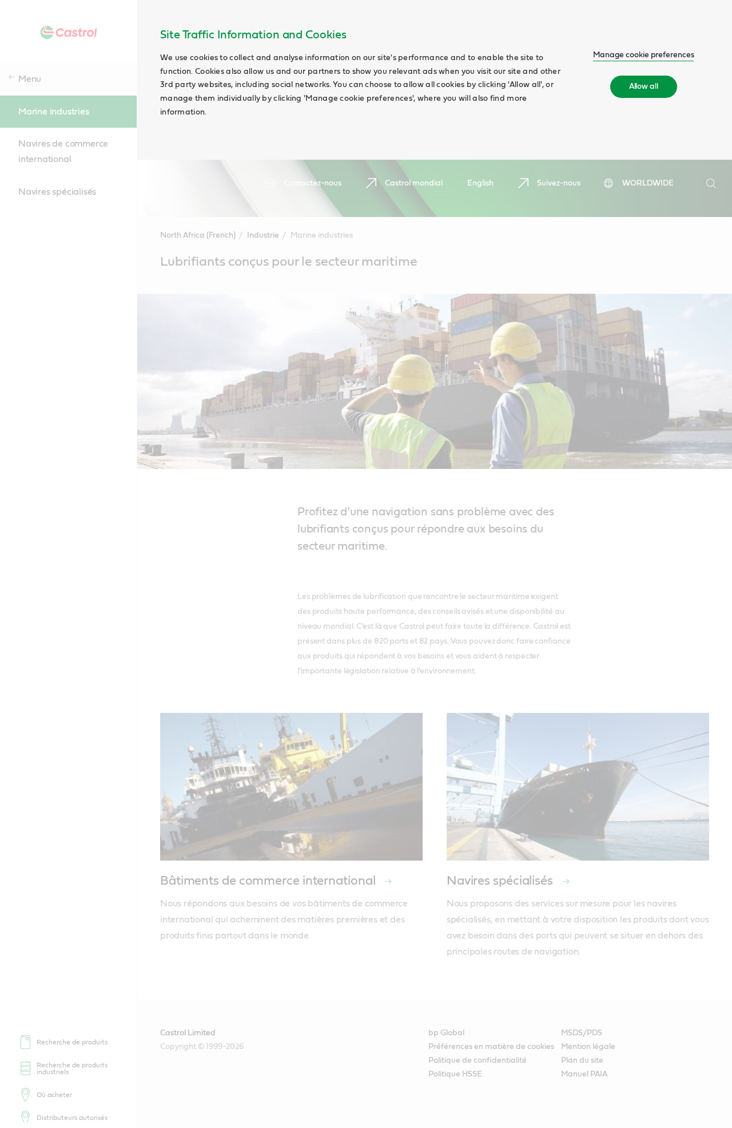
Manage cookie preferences (643, 55)
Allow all (643, 86)
